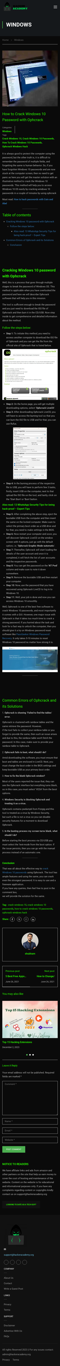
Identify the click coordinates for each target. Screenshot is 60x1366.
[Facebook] (12, 919)
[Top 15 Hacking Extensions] (30, 1019)
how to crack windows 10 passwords (22, 142)
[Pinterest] (26, 919)
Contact (8, 1283)
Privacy (7, 1304)
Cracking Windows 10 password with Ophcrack (30, 221)
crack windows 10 (12, 138)
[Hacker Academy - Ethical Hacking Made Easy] (15, 7)
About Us (8, 1278)
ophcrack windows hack (15, 146)
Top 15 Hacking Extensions (17, 1042)
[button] (27, 1055)
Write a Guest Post (13, 1288)
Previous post (13, 971)
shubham (30, 953)
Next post (49, 971)
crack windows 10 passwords (38, 138)
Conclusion (16, 245)
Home (5, 40)
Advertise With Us (13, 1331)
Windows (19, 40)
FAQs (6, 1336)
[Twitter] (19, 919)
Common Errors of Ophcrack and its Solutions (30, 240)
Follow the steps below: (22, 226)
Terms (7, 1309)
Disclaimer (9, 1325)
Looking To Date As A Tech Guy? (21, 1205)
